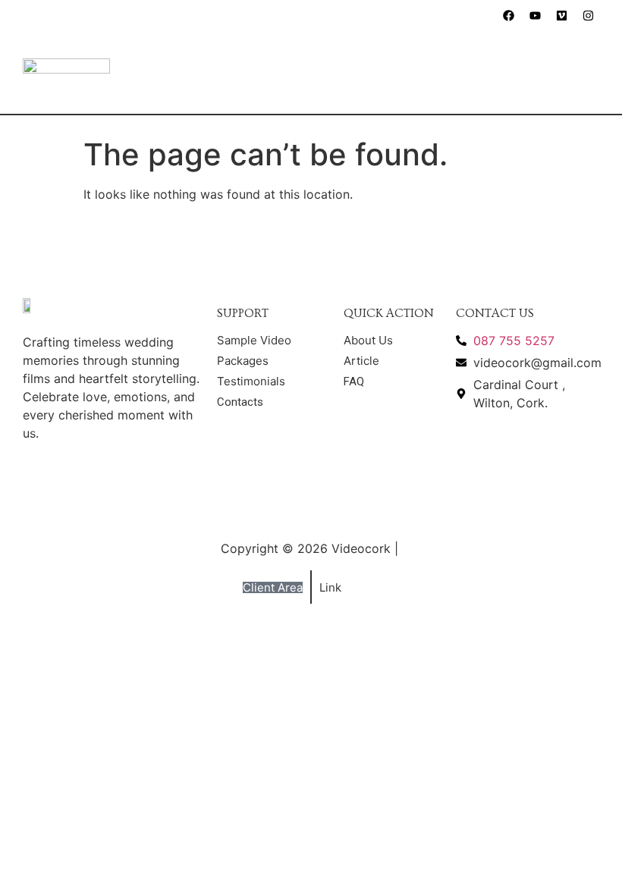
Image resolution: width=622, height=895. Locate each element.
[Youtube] (534, 15)
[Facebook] (508, 15)
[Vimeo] (561, 15)
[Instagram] (587, 15)
